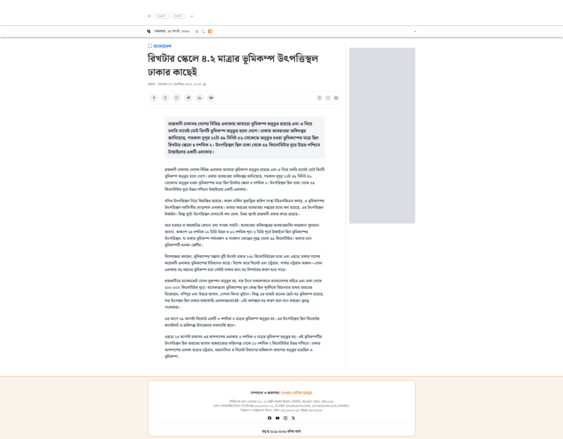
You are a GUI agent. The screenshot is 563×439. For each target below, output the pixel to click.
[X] (293, 418)
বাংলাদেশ (163, 46)
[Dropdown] (191, 15)
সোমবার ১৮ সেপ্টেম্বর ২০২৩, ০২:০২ (175, 84)
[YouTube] (277, 418)
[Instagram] (285, 418)
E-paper (161, 16)
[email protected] (298, 406)
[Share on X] (165, 97)
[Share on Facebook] (154, 97)
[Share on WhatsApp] (176, 97)
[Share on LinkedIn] (199, 97)
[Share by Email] (211, 97)
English (178, 16)
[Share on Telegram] (188, 97)
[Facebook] (269, 418)
